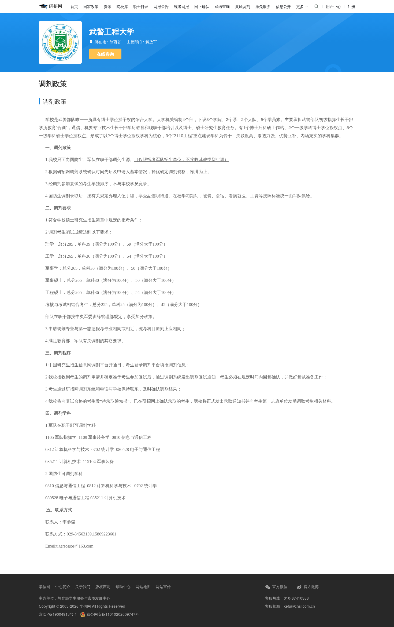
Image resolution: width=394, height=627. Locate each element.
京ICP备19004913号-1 (58, 614)
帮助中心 (123, 586)
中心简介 (62, 586)
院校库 (122, 6)
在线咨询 (105, 54)
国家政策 (90, 6)
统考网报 (181, 6)
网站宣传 (163, 586)
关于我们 (82, 586)
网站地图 (143, 586)
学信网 (44, 586)
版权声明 (102, 586)
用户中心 (333, 6)
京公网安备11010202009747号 (112, 614)
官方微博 (311, 586)
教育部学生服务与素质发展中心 (84, 598)
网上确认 (201, 6)
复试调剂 (242, 6)
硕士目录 (140, 6)
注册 (351, 6)
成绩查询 (222, 6)
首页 (74, 6)
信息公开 (283, 6)
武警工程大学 (111, 31)
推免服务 (262, 6)
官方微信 (279, 586)
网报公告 (161, 6)
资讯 (107, 6)
